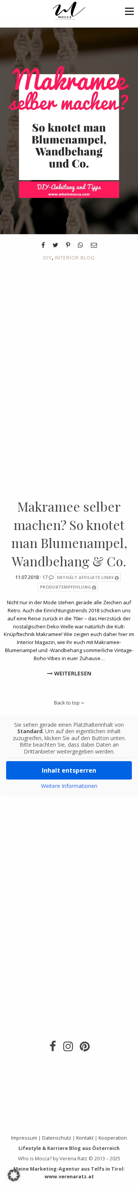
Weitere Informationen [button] (69, 786)
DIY (47, 257)
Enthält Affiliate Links (85, 577)
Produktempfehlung (65, 587)
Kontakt (85, 1137)
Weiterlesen (72, 673)
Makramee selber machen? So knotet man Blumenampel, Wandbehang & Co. (69, 533)
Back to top (67, 702)
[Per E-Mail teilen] (94, 245)
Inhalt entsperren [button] (69, 770)
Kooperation (113, 1137)
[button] (129, 11)
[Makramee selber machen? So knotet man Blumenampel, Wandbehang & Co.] (69, 130)
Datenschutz (56, 1137)
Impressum (24, 1137)
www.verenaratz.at (69, 1176)
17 (45, 577)
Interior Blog (75, 257)
